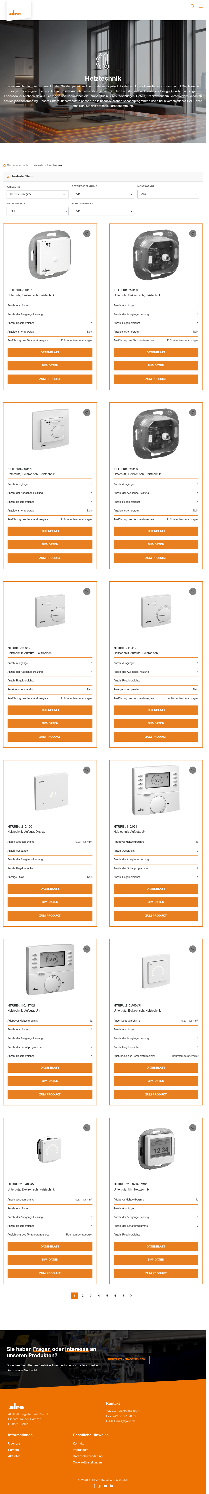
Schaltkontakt (82, 204)
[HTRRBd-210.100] (50, 791)
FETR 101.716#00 (126, 469)
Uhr (144, 832)
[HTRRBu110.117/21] (50, 969)
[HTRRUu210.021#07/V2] (156, 1148)
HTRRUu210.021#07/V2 (130, 1184)
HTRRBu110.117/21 (21, 1005)
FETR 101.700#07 (20, 290)
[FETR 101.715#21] (50, 433)
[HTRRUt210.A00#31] (156, 969)
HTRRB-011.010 (19, 648)
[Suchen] (193, 6)
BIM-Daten (50, 365)
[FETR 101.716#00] (156, 433)
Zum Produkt (50, 379)
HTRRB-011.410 (125, 648)
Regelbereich (16, 204)
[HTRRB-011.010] (50, 612)
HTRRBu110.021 (125, 826)
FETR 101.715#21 (20, 469)
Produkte (38, 165)
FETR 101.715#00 (126, 290)
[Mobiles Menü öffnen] (201, 6)
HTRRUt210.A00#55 (21, 1184)
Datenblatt (50, 352)
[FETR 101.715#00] (156, 254)
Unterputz (14, 295)
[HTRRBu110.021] (156, 791)
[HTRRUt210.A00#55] (50, 1148)
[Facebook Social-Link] (94, 1486)
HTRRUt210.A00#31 (127, 1005)
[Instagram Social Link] (99, 1486)
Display (40, 832)
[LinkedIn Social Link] (111, 1486)
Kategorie (14, 187)
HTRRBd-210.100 (20, 826)
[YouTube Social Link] (105, 1486)
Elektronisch (30, 295)
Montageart (146, 186)
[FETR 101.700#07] (50, 254)
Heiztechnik (46, 295)
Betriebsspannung (84, 186)
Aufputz (29, 653)
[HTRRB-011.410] (156, 612)
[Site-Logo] (19, 13)
